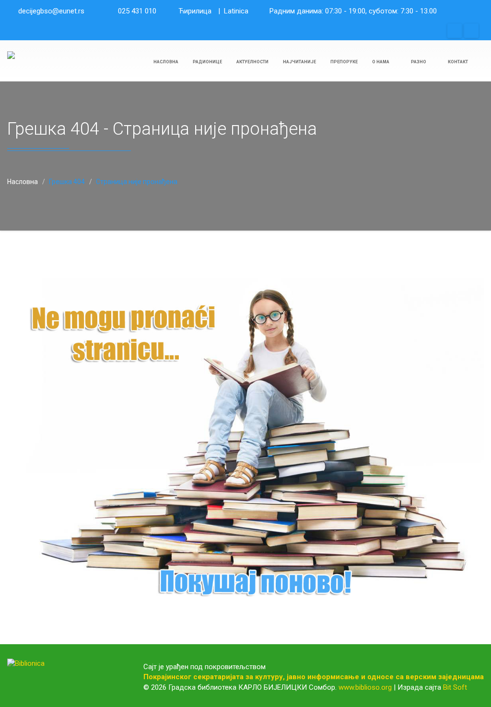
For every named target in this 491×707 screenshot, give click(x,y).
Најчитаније (299, 61)
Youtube (471, 30)
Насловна (165, 61)
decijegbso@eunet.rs (51, 11)
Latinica (236, 11)
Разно (419, 61)
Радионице (207, 61)
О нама (381, 61)
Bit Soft (455, 687)
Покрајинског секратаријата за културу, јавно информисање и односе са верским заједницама (313, 676)
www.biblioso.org (365, 687)
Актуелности (252, 61)
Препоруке (344, 61)
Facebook (454, 30)
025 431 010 (137, 11)
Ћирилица (194, 11)
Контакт (458, 61)
